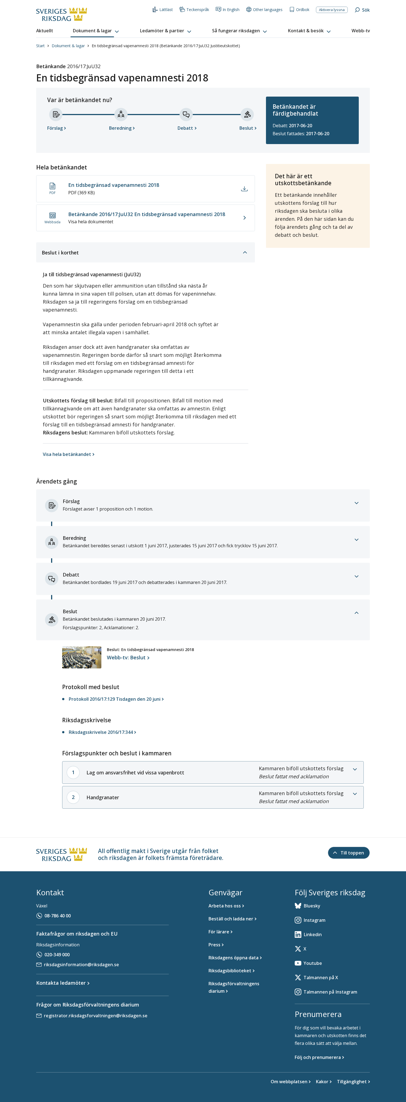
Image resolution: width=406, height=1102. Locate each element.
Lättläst (166, 9)
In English (231, 9)
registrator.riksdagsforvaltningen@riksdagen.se (95, 1016)
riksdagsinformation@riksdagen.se (81, 965)
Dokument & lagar (68, 45)
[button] (96, 31)
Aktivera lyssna (332, 9)
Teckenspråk (197, 9)
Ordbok (302, 9)
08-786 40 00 (57, 916)
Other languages (268, 9)
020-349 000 (57, 955)
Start (40, 45)
